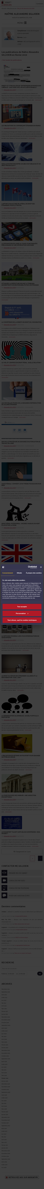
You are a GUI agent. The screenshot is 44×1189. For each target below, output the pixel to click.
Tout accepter (22, 606)
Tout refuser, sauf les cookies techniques (22, 620)
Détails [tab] (19, 573)
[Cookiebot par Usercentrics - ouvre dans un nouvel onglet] (28, 567)
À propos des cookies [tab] (34, 573)
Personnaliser (21, 613)
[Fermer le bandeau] (41, 567)
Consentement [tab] (7, 573)
